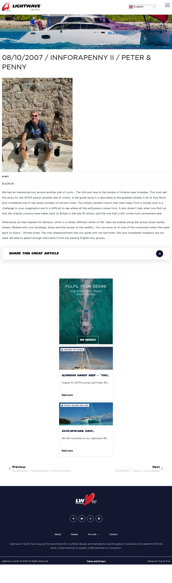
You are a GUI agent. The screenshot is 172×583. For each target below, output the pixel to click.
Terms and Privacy (96, 561)
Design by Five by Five (158, 561)
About (58, 534)
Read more (67, 395)
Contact (114, 534)
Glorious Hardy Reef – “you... (85, 375)
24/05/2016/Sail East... (78, 431)
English (138, 6)
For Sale (92, 534)
